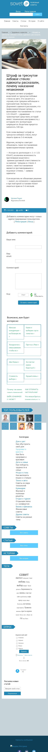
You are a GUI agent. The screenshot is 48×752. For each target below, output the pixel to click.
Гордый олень (31, 376)
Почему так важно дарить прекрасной (14, 390)
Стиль (28, 582)
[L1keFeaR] (13, 426)
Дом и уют (20, 441)
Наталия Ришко (16, 198)
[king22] (5, 418)
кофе (29, 597)
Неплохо (21, 643)
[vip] (37, 426)
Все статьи (24, 545)
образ (28, 615)
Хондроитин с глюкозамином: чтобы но (15, 347)
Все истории (24, 558)
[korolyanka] (29, 426)
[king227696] (13, 418)
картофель (20, 608)
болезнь (20, 604)
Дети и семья (22, 462)
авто (18, 593)
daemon (19, 577)
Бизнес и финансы (24, 506)
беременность (26, 589)
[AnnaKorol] (29, 418)
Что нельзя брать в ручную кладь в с (32, 397)
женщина (25, 578)
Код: (8, 294)
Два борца (13, 362)
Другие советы (22, 514)
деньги (18, 589)
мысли (17, 615)
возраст (25, 586)
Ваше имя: (11, 239)
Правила (27, 607)
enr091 (20, 210)
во (31, 615)
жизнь (22, 592)
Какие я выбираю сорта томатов (32, 330)
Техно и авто (21, 480)
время (29, 611)
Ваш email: (9, 254)
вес (25, 615)
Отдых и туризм (23, 498)
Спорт (30, 578)
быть (26, 618)
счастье (28, 593)
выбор (20, 585)
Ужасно (20, 648)
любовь (21, 581)
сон (18, 596)
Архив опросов (28, 655)
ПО (21, 618)
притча (24, 611)
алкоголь (18, 611)
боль (21, 615)
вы (24, 618)
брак (29, 586)
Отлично (21, 637)
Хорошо (20, 640)
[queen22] (21, 426)
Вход (18, 11)
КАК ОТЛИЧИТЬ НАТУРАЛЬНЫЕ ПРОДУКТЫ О (31, 390)
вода (24, 600)
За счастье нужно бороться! (30, 365)
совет (24, 574)
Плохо (20, 646)
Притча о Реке (32, 344)
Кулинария (20, 488)
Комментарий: (12, 267)
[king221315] (37, 418)
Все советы (24, 533)
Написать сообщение (24, 740)
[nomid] (21, 418)
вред (20, 600)
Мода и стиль (22, 472)
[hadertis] (5, 426)
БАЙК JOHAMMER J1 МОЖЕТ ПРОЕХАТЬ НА (14, 397)
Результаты (20, 655)
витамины (27, 604)
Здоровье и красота (21, 450)
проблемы (23, 597)
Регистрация (30, 11)
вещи (28, 600)
